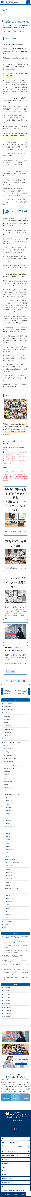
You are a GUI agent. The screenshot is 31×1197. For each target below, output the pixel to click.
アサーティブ (8, 703)
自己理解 (24, 23)
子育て (7, 774)
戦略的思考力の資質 (12, 888)
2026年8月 (7, 987)
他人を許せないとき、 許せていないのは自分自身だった (16, 978)
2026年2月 (7, 1000)
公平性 (9, 836)
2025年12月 (7, 1007)
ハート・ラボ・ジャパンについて (10, 1142)
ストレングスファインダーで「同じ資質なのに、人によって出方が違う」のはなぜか (16, 951)
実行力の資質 (10, 826)
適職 (8, 752)
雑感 (5, 927)
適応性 (9, 823)
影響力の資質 (10, 859)
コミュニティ (9, 716)
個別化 (15, 23)
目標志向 (10, 846)
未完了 (8, 735)
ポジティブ (11, 797)
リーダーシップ (9, 768)
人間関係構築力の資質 (8, 23)
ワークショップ (8, 921)
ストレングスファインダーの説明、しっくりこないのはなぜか (16, 946)
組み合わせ (9, 918)
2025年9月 (7, 1017)
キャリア (8, 748)
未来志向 (10, 911)
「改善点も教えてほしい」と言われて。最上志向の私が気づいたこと (16, 960)
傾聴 (6, 722)
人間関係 (7, 924)
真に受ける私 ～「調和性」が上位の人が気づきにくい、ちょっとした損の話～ (16, 973)
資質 (28, 23)
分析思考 (10, 895)
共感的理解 (8, 771)
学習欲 (9, 905)
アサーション (9, 745)
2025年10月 (7, 1013)
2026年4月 (7, 994)
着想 (9, 914)
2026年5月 (7, 991)
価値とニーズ (10, 729)
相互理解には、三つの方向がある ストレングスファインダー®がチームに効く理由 (16, 956)
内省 (9, 892)
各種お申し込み (7, 1178)
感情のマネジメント (10, 778)
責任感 (9, 853)
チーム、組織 (9, 761)
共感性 (9, 804)
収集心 (9, 901)
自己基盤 (8, 726)
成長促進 (10, 810)
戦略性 (9, 908)
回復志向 (10, 839)
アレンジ (10, 830)
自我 (9, 885)
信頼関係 (8, 719)
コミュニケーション (9, 709)
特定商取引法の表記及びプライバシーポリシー (14, 1190)
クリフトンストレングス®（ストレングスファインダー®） (16, 1147)
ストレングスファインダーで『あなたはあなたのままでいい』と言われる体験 (16, 941)
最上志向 (10, 869)
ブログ (5, 1171)
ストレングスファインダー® (12, 742)
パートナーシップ (10, 765)
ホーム (5, 1138)
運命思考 (10, 820)
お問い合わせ (6, 1182)
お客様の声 (6, 1163)
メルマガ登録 (6, 1186)
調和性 (9, 817)
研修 (7, 784)
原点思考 (10, 898)
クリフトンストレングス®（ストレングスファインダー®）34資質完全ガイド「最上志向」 (16, 936)
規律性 (9, 849)
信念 (9, 833)
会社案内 (5, 1174)
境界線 (8, 732)
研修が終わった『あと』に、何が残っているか (14, 969)
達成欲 (9, 856)
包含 (9, 807)
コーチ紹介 (6, 1159)
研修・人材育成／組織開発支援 (10, 1155)
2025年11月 (7, 1010)
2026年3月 (7, 997)
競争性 (9, 879)
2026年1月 (7, 1004)
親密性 (9, 813)
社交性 (9, 875)
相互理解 (20, 23)
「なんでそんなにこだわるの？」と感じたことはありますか (16, 965)
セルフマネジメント (10, 758)
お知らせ (5, 1167)
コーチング (8, 713)
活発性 (9, 872)
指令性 (9, 866)
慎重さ (9, 843)
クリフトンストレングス (9, 21)
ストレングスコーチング (11, 755)
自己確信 (10, 882)
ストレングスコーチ (9, 739)
